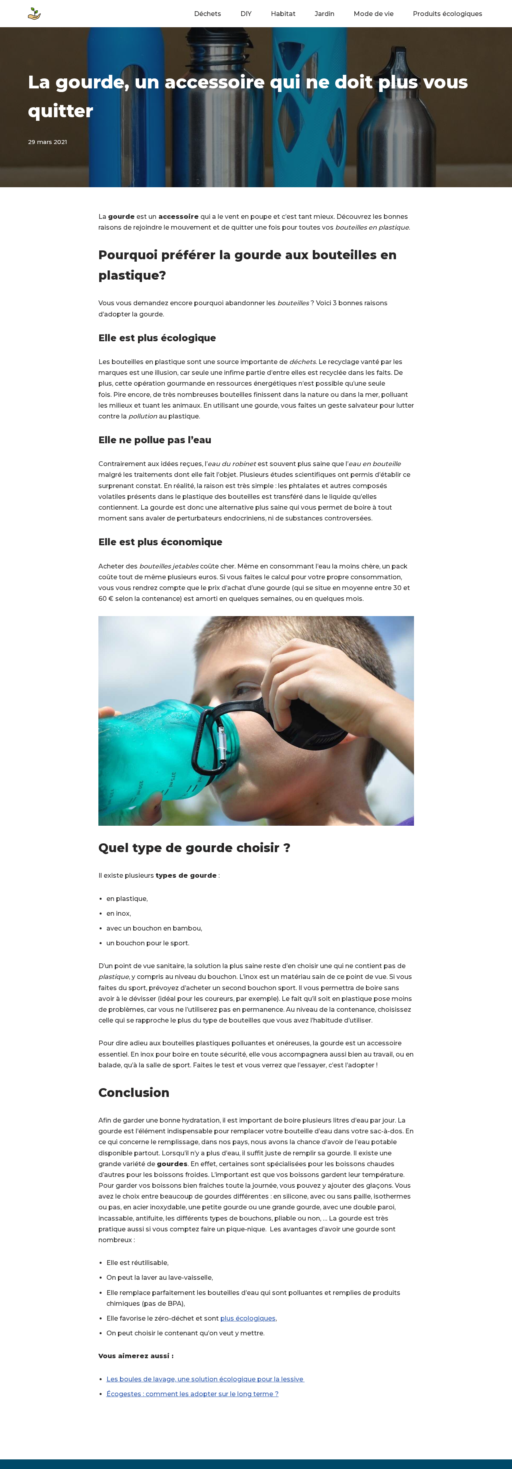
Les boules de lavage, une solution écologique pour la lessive (205, 1379)
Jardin (324, 14)
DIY (246, 14)
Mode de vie (374, 14)
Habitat (283, 14)
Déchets (207, 14)
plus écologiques (248, 1318)
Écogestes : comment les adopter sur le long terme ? (192, 1394)
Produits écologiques (447, 14)
